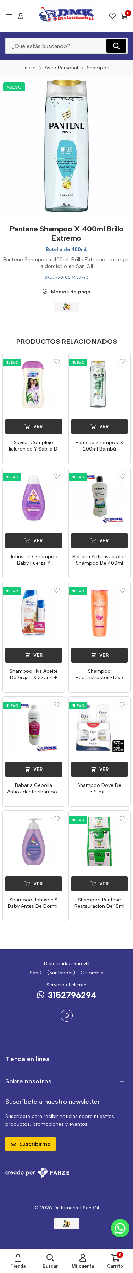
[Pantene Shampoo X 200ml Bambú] (100, 384)
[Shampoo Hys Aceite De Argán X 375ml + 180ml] (34, 613)
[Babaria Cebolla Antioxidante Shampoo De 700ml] (34, 727)
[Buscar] (116, 46)
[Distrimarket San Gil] (67, 16)
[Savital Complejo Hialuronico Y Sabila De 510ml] (34, 384)
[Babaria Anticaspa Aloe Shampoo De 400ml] (100, 499)
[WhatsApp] (67, 1016)
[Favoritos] (112, 16)
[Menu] (9, 16)
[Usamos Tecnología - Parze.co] (37, 1173)
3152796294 (72, 995)
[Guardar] (56, 361)
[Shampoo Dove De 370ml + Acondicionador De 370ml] (100, 727)
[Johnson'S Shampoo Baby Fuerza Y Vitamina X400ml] (34, 499)
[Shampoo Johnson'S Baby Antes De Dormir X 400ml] (34, 842)
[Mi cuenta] (20, 16)
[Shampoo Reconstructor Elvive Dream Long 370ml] (100, 613)
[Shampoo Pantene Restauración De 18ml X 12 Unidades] (100, 842)
